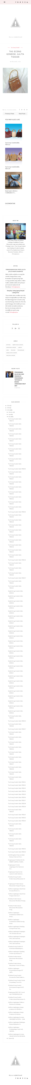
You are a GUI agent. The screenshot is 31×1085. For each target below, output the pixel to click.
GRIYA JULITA (14, 61)
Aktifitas (8, 344)
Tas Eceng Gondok (15, 47)
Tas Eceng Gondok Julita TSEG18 (17, 803)
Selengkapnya (16, 287)
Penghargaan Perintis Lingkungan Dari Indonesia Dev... (16, 867)
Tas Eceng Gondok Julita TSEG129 (12, 143)
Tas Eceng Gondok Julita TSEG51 (17, 512)
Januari (10, 1038)
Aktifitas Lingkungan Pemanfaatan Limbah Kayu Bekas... (15, 914)
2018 (8, 407)
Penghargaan (21, 350)
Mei (9, 416)
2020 (8, 405)
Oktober (11, 412)
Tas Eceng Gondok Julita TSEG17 (17, 800)
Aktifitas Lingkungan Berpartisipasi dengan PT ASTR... (15, 970)
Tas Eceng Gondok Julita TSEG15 (17, 794)
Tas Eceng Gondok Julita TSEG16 (17, 797)
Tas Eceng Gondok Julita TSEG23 (17, 821)
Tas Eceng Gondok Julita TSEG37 (17, 578)
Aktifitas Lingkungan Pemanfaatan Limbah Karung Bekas (16, 921)
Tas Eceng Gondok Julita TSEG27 (17, 729)
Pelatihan (13, 350)
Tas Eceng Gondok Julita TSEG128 (12, 167)
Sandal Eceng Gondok (11, 352)
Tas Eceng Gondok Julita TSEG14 (17, 791)
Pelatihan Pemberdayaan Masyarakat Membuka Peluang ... (16, 900)
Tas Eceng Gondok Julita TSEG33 (17, 721)
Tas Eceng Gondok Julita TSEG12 (17, 785)
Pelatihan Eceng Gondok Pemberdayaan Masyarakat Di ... (16, 878)
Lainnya (20, 347)
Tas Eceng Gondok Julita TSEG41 (17, 560)
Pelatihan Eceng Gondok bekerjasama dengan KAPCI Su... (16, 987)
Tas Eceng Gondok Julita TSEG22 (17, 817)
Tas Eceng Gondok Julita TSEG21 (17, 814)
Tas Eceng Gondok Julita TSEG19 (17, 806)
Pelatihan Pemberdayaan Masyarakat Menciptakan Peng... (15, 907)
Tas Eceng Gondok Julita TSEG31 (17, 849)
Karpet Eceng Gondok (18, 344)
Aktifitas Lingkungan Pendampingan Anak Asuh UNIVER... (15, 1029)
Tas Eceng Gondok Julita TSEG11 (17, 782)
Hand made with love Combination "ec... (11, 192)
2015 (8, 410)
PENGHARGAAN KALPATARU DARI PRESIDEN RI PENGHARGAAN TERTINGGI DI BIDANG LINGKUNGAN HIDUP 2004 (20, 378)
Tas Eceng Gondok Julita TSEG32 (17, 852)
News (7, 350)
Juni (10, 414)
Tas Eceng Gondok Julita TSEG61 (17, 469)
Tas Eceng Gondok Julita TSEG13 (17, 788)
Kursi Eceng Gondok (11, 347)
